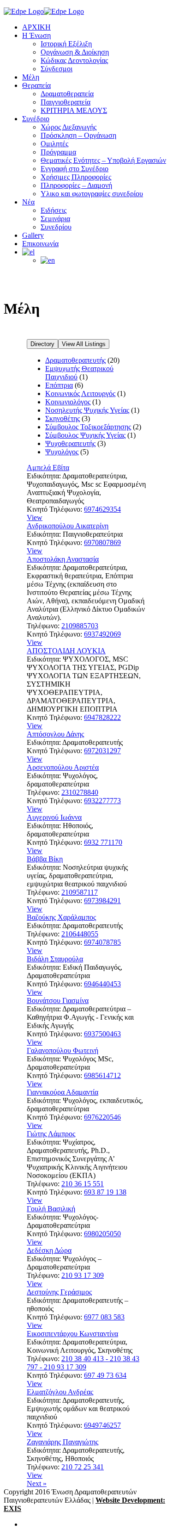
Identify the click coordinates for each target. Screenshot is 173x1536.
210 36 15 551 (82, 1184)
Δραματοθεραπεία (67, 94)
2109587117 (79, 892)
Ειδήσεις (53, 210)
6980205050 (102, 1234)
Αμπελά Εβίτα (48, 467)
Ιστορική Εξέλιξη (66, 44)
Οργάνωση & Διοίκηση (75, 52)
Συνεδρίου (56, 227)
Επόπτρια (59, 385)
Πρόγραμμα (58, 152)
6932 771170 (103, 842)
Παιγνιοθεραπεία (65, 102)
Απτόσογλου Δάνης (55, 734)
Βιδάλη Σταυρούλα (55, 959)
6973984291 (102, 900)
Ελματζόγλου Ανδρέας (60, 1392)
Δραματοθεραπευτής (75, 360)
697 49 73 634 (105, 1375)
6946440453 (102, 984)
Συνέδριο (35, 119)
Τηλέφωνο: (43, 626)
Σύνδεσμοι (56, 69)
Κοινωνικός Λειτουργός (80, 393)
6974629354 (102, 509)
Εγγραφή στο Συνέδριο (74, 169)
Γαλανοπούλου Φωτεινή (62, 1050)
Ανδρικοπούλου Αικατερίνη (67, 526)
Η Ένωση (36, 35)
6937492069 (102, 634)
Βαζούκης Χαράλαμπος (61, 917)
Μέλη (30, 77)
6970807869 (102, 542)
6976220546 (102, 1117)
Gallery (33, 235)
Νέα (28, 202)
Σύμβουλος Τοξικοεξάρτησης (88, 427)
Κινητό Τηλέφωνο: (54, 509)
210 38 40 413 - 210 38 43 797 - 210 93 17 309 (83, 1363)
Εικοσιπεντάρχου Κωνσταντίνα (72, 1334)
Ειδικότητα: (44, 476)
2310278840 (79, 792)
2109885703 (79, 626)
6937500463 (102, 1034)
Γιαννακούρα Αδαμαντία (62, 1092)
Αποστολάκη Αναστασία (63, 559)
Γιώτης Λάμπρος (51, 1134)
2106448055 (79, 934)
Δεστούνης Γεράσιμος (59, 1292)
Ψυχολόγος (61, 452)
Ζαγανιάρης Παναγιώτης (62, 1442)
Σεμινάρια (55, 219)
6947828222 (102, 717)
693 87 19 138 (105, 1192)
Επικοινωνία (40, 244)
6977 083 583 (104, 1317)
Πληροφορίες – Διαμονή (76, 185)
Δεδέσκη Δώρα (49, 1250)
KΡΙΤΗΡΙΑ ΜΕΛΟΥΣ (74, 110)
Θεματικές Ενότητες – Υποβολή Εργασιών (103, 160)
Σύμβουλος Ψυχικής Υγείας (85, 435)
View (34, 517)
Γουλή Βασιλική (51, 1209)
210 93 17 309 (82, 1275)
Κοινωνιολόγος (67, 402)
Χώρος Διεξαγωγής (68, 127)
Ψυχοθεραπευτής (70, 443)
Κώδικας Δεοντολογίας (74, 60)
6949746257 (102, 1425)
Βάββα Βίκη (45, 859)
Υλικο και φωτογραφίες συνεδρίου (92, 194)
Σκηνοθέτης (62, 418)
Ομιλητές (54, 144)
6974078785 (102, 942)
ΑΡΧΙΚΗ (36, 27)
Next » (37, 1483)
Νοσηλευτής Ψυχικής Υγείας (87, 410)
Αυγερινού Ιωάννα (54, 817)
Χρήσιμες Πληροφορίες (76, 177)
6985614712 (102, 1075)
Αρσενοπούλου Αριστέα (63, 767)
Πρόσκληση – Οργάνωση (78, 135)
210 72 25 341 (82, 1467)
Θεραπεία (36, 85)
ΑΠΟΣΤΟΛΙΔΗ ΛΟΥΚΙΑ (66, 651)
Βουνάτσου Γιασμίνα (58, 1000)
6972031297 (102, 751)
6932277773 (102, 801)
